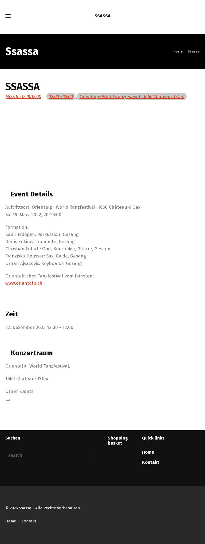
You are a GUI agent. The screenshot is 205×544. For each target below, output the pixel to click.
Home (148, 452)
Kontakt (150, 462)
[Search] (196, 16)
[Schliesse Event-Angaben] (7, 400)
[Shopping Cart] (188, 16)
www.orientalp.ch (23, 283)
